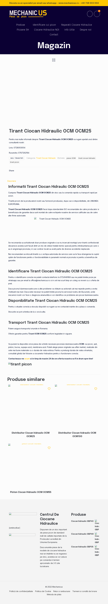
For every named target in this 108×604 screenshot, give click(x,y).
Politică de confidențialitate (21, 591)
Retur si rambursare (61, 591)
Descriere (11, 181)
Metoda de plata (54, 594)
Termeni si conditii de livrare (84, 591)
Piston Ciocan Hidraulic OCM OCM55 (30, 492)
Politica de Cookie (43, 591)
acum (27, 358)
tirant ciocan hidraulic (86, 158)
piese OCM (71, 158)
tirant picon (14, 162)
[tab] (54, 181)
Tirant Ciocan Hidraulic (46, 158)
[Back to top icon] (95, 598)
